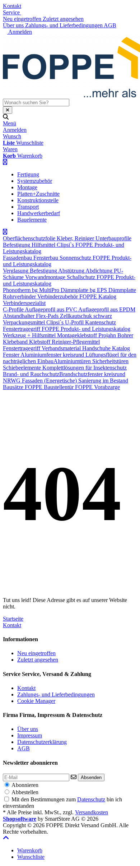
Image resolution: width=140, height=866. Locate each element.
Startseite (13, 619)
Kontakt (12, 6)
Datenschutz (91, 799)
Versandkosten (91, 812)
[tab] (29, 850)
